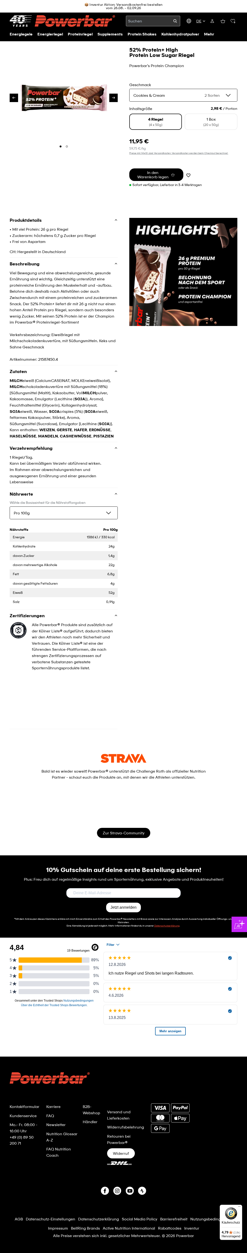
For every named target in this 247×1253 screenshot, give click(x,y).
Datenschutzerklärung (98, 1219)
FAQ (50, 1115)
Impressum (58, 1228)
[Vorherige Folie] (14, 98)
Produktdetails (26, 220)
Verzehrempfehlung (31, 448)
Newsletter (56, 1124)
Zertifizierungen (27, 615)
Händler (90, 1121)
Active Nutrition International (129, 1228)
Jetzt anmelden (123, 907)
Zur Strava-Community (123, 833)
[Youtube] (130, 1191)
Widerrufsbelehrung (125, 1127)
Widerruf (121, 1153)
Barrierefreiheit (173, 1219)
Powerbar (185, 1235)
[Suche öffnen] (175, 21)
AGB (19, 1219)
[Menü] (239, 1208)
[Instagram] (117, 1191)
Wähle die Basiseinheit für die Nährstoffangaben (47, 502)
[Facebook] (105, 1191)
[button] (233, 21)
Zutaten (18, 371)
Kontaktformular (24, 1106)
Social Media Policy (139, 1219)
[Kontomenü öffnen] (212, 21)
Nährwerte (21, 494)
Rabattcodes (169, 1228)
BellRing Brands (85, 1228)
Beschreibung (25, 263)
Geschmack (140, 84)
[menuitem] (209, 34)
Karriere (53, 1106)
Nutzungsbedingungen (211, 1219)
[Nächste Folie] (113, 98)
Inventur (191, 1228)
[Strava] (142, 1191)
